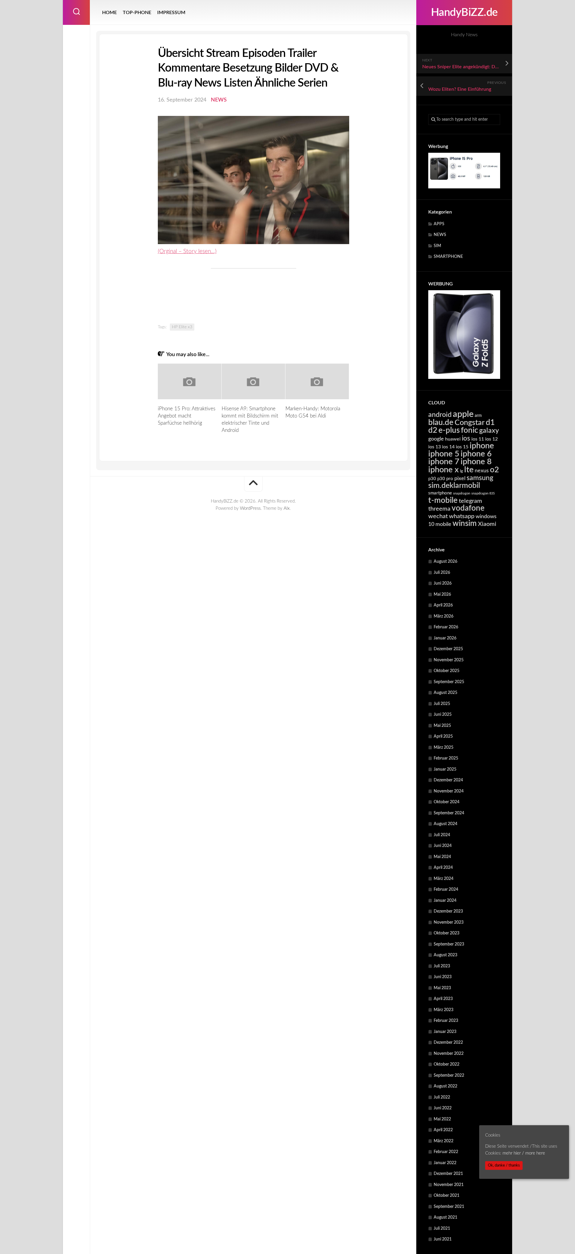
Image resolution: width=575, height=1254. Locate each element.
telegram (470, 501)
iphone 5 (443, 454)
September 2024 (449, 813)
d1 (490, 422)
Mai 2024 (442, 857)
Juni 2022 (443, 1108)
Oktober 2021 (446, 1196)
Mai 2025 (442, 726)
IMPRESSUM (171, 12)
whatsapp (461, 516)
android (440, 415)
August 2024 (445, 824)
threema (439, 509)
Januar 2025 (445, 769)
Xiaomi (487, 524)
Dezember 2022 (448, 1042)
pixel (459, 478)
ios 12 (491, 439)
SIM (437, 246)
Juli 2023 (442, 966)
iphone (482, 446)
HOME (109, 12)
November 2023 (449, 922)
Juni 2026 (443, 583)
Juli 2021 (442, 1228)
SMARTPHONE (448, 257)
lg (461, 471)
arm (478, 416)
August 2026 (445, 561)
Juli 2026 (442, 573)
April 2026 (443, 605)
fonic (469, 430)
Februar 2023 (446, 1021)
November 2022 (449, 1054)
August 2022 (445, 1086)
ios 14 (448, 446)
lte (468, 470)
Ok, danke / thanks (504, 1165)
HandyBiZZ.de (464, 12)
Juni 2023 (443, 977)
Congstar (470, 422)
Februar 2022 (446, 1152)
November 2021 (449, 1185)
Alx (287, 508)
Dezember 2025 (448, 649)
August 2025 (445, 693)
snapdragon (461, 493)
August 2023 (445, 955)
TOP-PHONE (137, 12)
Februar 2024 (446, 889)
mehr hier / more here (524, 1153)
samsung (480, 478)
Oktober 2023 (446, 933)
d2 (432, 430)
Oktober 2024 (446, 802)
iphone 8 (476, 462)
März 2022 (443, 1141)
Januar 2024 (445, 900)
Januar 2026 (445, 638)
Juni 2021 (443, 1239)
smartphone (440, 493)
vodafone (468, 508)
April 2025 (443, 736)
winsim (465, 523)
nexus (482, 470)
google (436, 438)
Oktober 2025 (446, 671)
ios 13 (434, 446)
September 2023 (449, 944)
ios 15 (462, 446)
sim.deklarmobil (454, 485)
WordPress (250, 508)
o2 (494, 470)
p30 (432, 479)
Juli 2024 (442, 835)
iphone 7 (443, 462)
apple (463, 414)
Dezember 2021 (448, 1174)
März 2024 (443, 879)
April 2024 (443, 868)
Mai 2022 (442, 1119)
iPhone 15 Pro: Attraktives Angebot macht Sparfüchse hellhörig (186, 416)
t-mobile (443, 500)
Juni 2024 (443, 846)
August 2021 (445, 1217)
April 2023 (443, 999)
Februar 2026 (446, 627)
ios (466, 438)
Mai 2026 (442, 594)
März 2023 (443, 1010)
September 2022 (449, 1075)
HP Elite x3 (182, 327)
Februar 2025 (446, 758)
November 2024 (449, 791)
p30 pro (445, 479)
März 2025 (443, 747)
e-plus (449, 430)
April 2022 (443, 1130)
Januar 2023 (445, 1032)
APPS (439, 224)
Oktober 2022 (446, 1064)
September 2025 (449, 682)
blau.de (440, 422)
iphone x (443, 470)
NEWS (440, 235)
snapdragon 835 (483, 493)
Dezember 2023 (448, 911)
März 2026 (443, 616)
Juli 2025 (442, 704)
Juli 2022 (442, 1097)
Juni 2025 (443, 715)
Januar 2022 (445, 1163)
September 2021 (449, 1207)
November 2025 (449, 660)
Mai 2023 (442, 988)
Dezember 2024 (448, 780)
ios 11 (477, 439)
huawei (453, 439)
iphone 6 (476, 454)
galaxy (489, 430)
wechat (438, 516)
